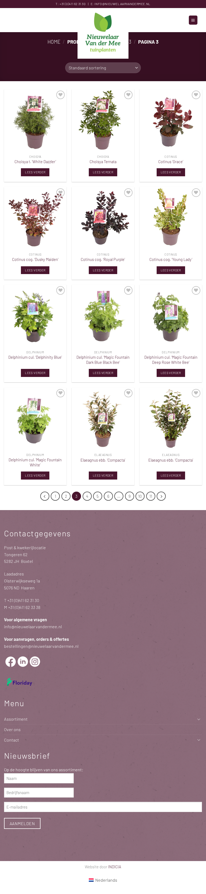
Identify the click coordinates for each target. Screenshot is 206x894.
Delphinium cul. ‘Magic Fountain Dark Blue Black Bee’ (103, 360)
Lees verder (35, 172)
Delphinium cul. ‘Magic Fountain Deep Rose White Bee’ (170, 360)
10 (140, 496)
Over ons (12, 729)
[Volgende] (161, 496)
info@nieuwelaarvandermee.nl (122, 4)
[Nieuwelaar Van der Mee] (103, 33)
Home (53, 42)
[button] (193, 20)
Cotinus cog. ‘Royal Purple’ (103, 259)
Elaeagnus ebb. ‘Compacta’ (102, 460)
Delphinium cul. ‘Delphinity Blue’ (35, 357)
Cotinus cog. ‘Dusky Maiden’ (35, 259)
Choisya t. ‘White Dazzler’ (35, 161)
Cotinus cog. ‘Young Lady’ (170, 259)
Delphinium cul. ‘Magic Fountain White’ (35, 462)
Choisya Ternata (103, 161)
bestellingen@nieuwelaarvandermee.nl (41, 646)
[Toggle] (199, 719)
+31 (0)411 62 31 (70, 4)
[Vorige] (44, 496)
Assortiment (16, 718)
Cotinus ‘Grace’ (170, 161)
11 (150, 496)
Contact (11, 739)
